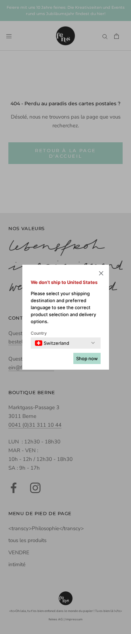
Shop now (87, 358)
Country (39, 333)
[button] (101, 274)
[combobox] (52, 343)
